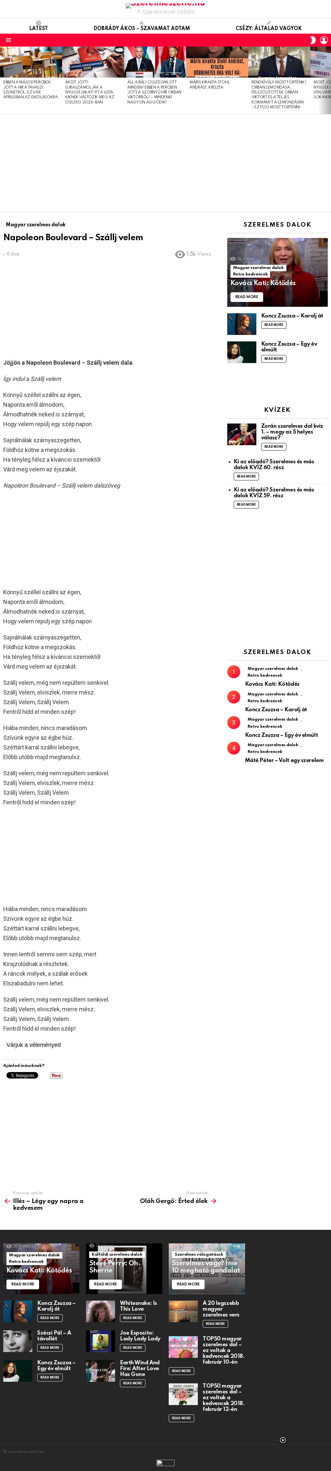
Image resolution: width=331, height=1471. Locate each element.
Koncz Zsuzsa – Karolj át (292, 316)
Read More (273, 325)
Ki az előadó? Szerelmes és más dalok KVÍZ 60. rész (274, 464)
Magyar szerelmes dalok (258, 268)
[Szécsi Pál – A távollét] (17, 1341)
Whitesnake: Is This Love (138, 1306)
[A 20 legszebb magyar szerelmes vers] (183, 1311)
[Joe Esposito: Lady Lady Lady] (100, 1341)
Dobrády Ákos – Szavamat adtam (141, 28)
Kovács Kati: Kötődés (272, 684)
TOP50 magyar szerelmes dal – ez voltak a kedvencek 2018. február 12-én (223, 1397)
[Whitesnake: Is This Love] (100, 1311)
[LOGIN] (324, 40)
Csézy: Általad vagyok (269, 28)
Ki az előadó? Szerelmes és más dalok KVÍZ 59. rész (274, 493)
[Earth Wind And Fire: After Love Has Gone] (100, 1371)
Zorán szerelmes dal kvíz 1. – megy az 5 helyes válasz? (292, 432)
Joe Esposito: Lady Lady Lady (140, 1336)
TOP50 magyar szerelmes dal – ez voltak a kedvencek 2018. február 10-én (223, 1350)
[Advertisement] (165, 163)
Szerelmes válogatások (199, 1254)
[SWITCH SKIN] (313, 40)
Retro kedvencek (250, 274)
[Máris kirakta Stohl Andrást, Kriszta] (217, 62)
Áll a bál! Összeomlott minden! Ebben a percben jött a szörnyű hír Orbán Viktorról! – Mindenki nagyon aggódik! (154, 92)
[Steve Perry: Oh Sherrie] (124, 1268)
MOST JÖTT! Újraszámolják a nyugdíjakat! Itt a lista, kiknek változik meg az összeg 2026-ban (89, 92)
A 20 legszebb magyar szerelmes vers (221, 1309)
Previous (3, 80)
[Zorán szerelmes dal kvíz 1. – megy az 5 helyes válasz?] (241, 434)
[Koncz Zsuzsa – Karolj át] (241, 324)
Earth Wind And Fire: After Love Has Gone (140, 1368)
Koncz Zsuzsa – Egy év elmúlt (281, 735)
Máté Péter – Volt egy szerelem (284, 760)
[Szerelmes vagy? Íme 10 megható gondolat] (207, 1268)
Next (328, 80)
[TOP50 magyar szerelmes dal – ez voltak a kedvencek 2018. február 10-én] (183, 1347)
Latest (38, 28)
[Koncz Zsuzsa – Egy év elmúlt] (241, 352)
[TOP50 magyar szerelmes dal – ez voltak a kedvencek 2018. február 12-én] (183, 1394)
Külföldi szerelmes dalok (117, 1254)
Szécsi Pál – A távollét (54, 1336)
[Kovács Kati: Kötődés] (277, 272)
